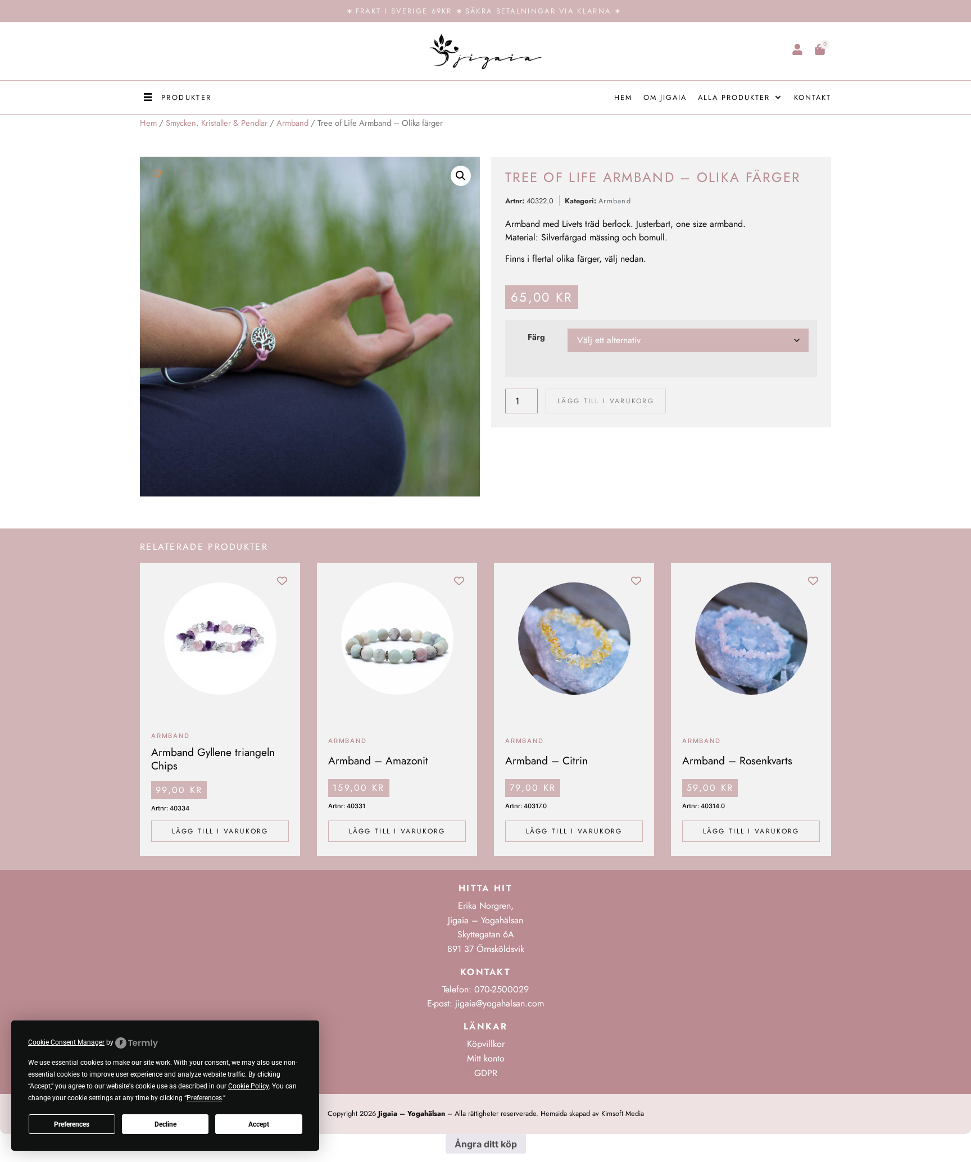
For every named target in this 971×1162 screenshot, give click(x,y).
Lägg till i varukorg (605, 401)
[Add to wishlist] (157, 173)
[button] (176, 97)
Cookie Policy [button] (248, 1086)
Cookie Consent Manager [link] (66, 1042)
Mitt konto (486, 1058)
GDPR (485, 1073)
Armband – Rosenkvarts (737, 760)
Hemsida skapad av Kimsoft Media (592, 1113)
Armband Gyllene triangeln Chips (213, 758)
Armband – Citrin (546, 760)
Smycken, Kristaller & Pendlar (216, 123)
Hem (148, 123)
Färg (536, 337)
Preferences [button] (204, 1098)
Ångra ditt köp (486, 1144)
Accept (258, 1124)
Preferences (71, 1124)
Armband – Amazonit (378, 760)
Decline (165, 1124)
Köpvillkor (486, 1043)
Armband (292, 123)
